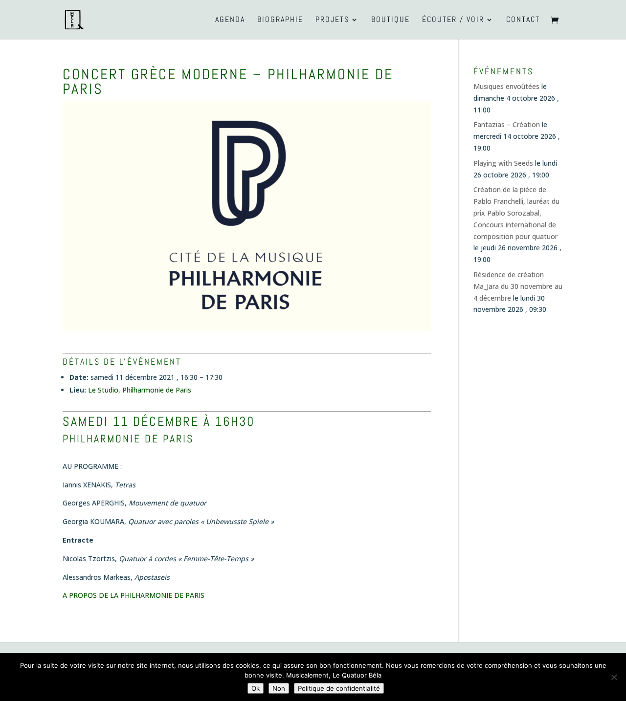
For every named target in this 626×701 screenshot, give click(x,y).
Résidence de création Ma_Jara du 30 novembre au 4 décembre (517, 286)
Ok (255, 688)
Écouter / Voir (453, 20)
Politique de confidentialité (339, 688)
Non (278, 688)
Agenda (230, 20)
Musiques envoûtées (506, 86)
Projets (332, 20)
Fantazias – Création (506, 124)
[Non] (614, 677)
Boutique (390, 20)
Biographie (280, 20)
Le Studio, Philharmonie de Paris (139, 389)
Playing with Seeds (503, 163)
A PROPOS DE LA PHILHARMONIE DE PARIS (133, 595)
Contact (523, 20)
